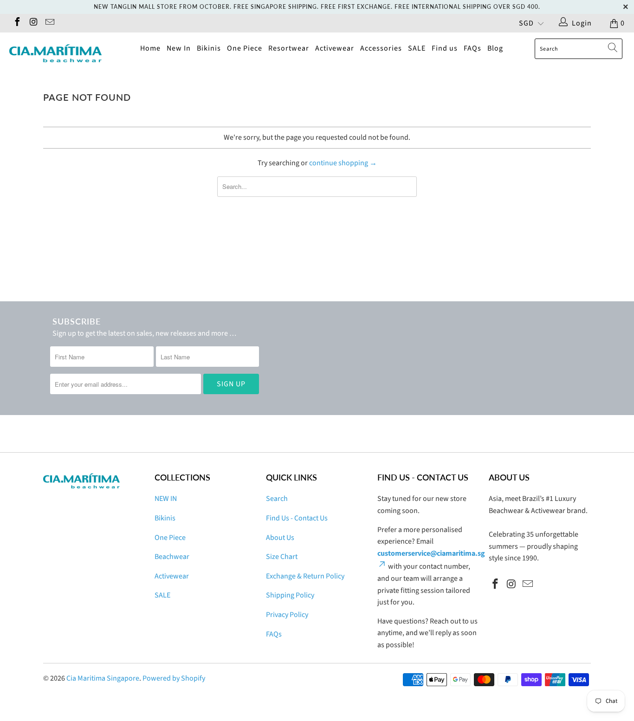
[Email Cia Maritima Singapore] (49, 23)
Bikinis (209, 48)
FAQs (472, 48)
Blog (495, 48)
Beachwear (172, 557)
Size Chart (282, 557)
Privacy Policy (287, 615)
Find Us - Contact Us (297, 518)
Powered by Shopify (173, 678)
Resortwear (288, 48)
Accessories (381, 48)
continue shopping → (343, 163)
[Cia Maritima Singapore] (55, 53)
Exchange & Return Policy (305, 576)
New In (179, 48)
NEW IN (166, 499)
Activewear (334, 48)
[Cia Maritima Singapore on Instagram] (33, 23)
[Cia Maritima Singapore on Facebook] (17, 23)
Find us (445, 48)
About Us (280, 538)
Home (150, 48)
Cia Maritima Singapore (102, 678)
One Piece (244, 48)
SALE (417, 48)
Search (277, 499)
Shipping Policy (290, 595)
